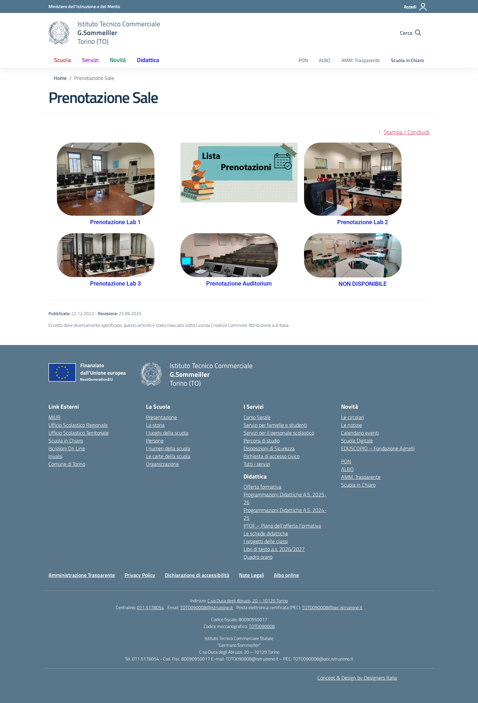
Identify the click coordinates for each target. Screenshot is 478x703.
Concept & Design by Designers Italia (357, 678)
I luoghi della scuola (167, 433)
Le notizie (351, 425)
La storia (155, 425)
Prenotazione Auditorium (239, 283)
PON (303, 60)
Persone (155, 440)
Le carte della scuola (168, 456)
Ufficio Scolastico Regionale (78, 425)
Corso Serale (257, 417)
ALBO (324, 60)
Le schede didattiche (266, 533)
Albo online (286, 575)
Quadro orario (258, 557)
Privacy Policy (140, 575)
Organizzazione (162, 464)
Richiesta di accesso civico (271, 456)
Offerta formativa (262, 487)
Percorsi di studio (262, 440)
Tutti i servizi (257, 464)
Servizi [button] (90, 60)
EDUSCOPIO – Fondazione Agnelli (378, 448)
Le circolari (352, 417)
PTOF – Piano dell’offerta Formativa (282, 526)
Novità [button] (118, 60)
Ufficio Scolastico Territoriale (78, 433)
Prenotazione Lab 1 (115, 222)
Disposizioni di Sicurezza (269, 448)
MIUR (54, 417)
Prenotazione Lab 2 (362, 222)
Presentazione (161, 417)
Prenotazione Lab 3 (115, 283)
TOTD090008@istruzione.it (206, 607)
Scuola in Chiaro (407, 60)
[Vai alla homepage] (58, 33)
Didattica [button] (148, 60)
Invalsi (55, 456)
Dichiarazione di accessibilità (197, 575)
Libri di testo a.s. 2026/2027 (274, 549)
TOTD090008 (262, 626)
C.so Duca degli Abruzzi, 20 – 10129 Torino (247, 600)
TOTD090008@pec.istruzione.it (332, 607)
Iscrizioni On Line (66, 448)
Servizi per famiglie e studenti (275, 425)
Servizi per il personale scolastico (279, 433)
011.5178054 (150, 607)
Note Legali (251, 575)
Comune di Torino (66, 464)
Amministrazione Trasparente (81, 575)
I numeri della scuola (168, 448)
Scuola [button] (62, 60)
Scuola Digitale (357, 440)
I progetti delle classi (266, 541)
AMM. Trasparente (360, 60)
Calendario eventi (360, 433)
